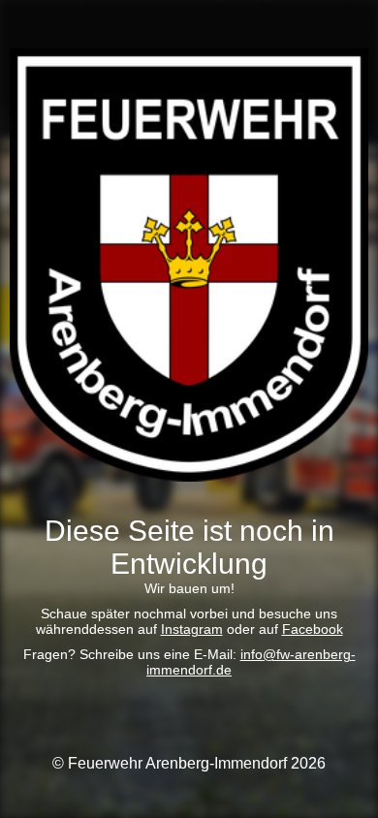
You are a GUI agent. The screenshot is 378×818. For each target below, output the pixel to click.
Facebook (312, 629)
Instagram (192, 629)
